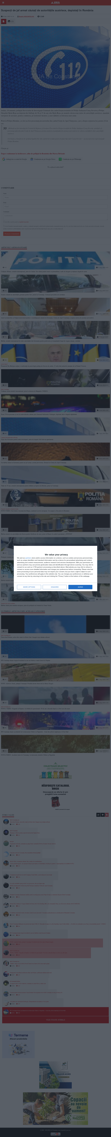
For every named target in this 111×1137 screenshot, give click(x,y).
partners (28, 558)
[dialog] (55, 568)
